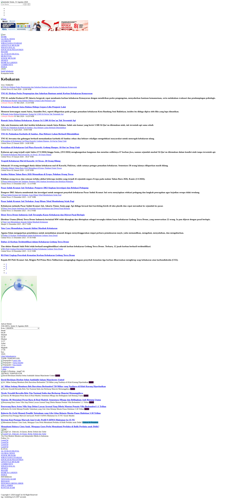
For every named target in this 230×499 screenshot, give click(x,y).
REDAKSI (5, 481)
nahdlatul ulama (8, 367)
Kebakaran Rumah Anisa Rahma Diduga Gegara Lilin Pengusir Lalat (33, 107)
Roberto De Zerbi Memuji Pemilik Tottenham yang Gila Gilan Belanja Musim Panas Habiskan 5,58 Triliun (51, 413)
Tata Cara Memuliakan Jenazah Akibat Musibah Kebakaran (29, 228)
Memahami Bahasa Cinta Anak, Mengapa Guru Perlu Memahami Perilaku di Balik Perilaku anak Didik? (50, 426)
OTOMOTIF (6, 41)
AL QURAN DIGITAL (10, 54)
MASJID (4, 52)
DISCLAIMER (7, 485)
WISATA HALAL (8, 47)
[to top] (4, 429)
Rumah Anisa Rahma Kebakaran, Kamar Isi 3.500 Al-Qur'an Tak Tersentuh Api (38, 120)
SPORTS (4, 60)
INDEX (4, 67)
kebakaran (9, 71)
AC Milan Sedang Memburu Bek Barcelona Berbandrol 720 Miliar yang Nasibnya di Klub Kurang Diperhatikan (53, 386)
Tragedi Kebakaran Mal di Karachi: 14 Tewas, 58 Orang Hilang (30, 161)
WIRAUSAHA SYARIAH (11, 43)
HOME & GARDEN (9, 63)
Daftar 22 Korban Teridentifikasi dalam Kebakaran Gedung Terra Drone (35, 242)
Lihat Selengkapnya (8, 356)
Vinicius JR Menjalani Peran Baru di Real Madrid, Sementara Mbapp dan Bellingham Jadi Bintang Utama (51, 400)
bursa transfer (18, 363)
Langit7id (4, 440)
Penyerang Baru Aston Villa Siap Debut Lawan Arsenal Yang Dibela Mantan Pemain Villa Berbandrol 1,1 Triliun (53, 406)
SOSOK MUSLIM (8, 58)
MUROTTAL (6, 56)
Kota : (3, 328)
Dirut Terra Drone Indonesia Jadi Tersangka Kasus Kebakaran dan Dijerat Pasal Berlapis (43, 215)
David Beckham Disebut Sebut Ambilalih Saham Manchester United (32, 379)
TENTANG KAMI (8, 479)
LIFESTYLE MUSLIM (10, 45)
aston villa (17, 360)
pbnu (4, 369)
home (3, 71)
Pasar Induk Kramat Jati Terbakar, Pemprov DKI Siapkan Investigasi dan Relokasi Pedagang (44, 188)
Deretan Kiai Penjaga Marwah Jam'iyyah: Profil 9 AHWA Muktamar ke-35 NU (38, 420)
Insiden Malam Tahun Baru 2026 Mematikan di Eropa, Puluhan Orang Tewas (37, 174)
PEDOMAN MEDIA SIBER (12, 483)
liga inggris (17, 365)
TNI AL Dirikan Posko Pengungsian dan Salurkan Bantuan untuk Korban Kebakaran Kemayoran (46, 93)
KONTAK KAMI (8, 488)
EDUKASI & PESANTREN (12, 50)
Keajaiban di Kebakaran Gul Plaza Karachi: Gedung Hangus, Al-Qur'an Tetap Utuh (40, 147)
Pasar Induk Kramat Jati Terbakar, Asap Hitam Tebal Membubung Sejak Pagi (37, 201)
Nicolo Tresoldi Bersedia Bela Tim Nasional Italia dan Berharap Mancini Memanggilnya (42, 393)
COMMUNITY (7, 65)
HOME (4, 37)
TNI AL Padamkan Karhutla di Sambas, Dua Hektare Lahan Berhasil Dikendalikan (40, 134)
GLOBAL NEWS (8, 39)
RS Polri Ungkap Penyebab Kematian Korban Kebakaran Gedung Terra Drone (38, 255)
